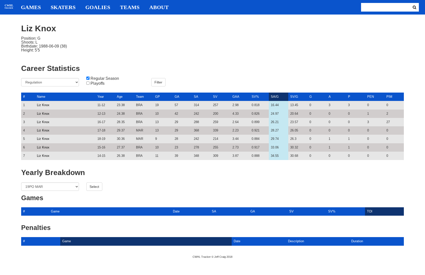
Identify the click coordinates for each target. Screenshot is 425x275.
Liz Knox (43, 105)
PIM (389, 96)
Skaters (63, 7)
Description (296, 241)
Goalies (97, 7)
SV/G (294, 96)
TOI (369, 211)
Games (31, 7)
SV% (255, 96)
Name (41, 96)
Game (55, 211)
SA (196, 96)
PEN (370, 96)
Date (176, 211)
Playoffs (98, 83)
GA (177, 96)
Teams (129, 7)
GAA (235, 96)
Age (119, 96)
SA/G (275, 96)
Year (100, 96)
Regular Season (105, 79)
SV (215, 96)
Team (140, 96)
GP (157, 96)
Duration (357, 241)
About (159, 7)
